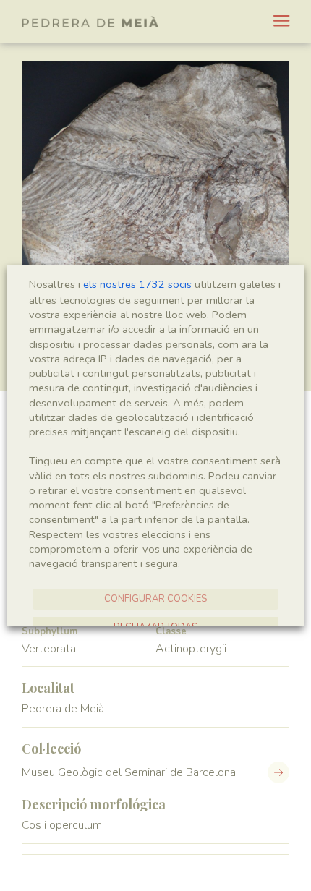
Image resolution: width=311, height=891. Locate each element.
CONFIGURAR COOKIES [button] (155, 598)
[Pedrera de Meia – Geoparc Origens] (90, 21)
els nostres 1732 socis (137, 284)
